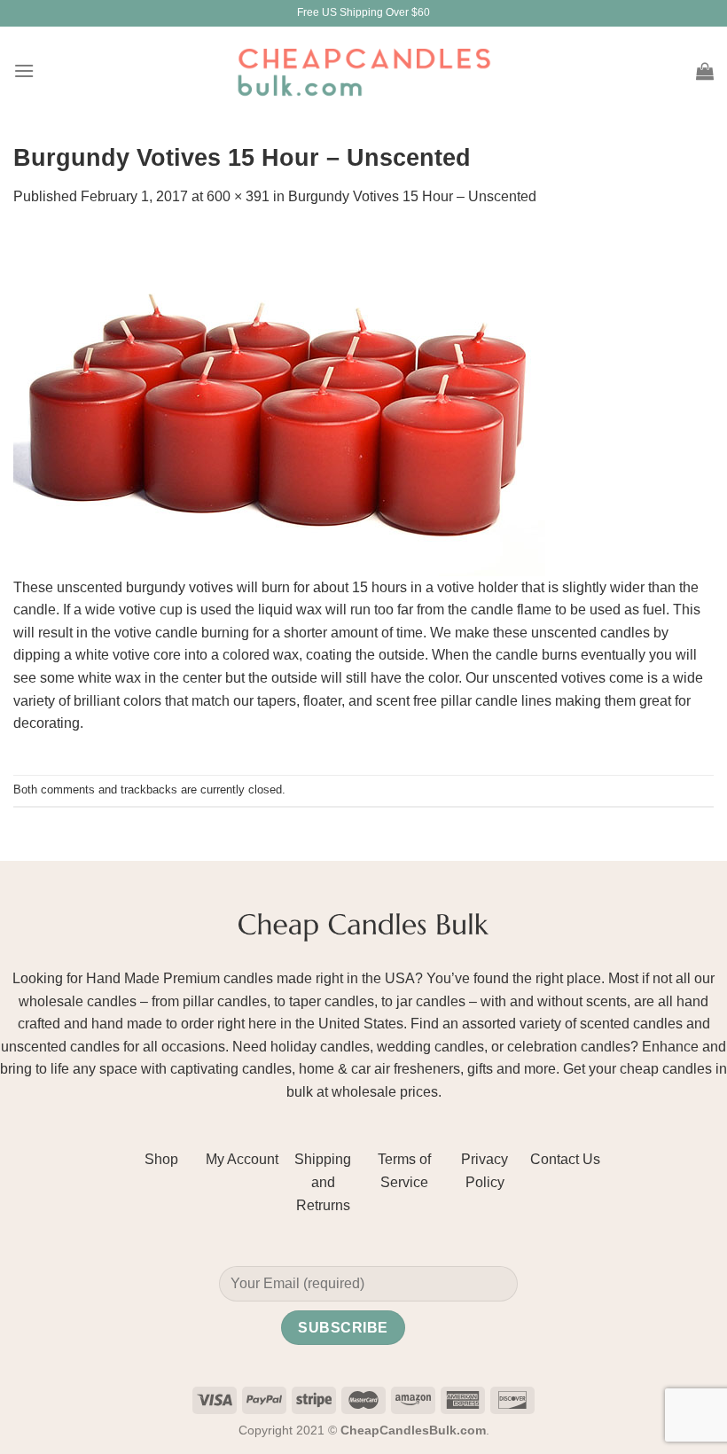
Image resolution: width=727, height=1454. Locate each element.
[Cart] (705, 70)
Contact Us (565, 1159)
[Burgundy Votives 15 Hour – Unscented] (279, 401)
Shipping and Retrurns (322, 1182)
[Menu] (24, 70)
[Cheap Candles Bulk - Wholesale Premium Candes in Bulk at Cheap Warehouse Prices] (363, 70)
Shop (161, 1159)
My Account (242, 1159)
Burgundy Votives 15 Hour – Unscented (412, 196)
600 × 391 (238, 196)
